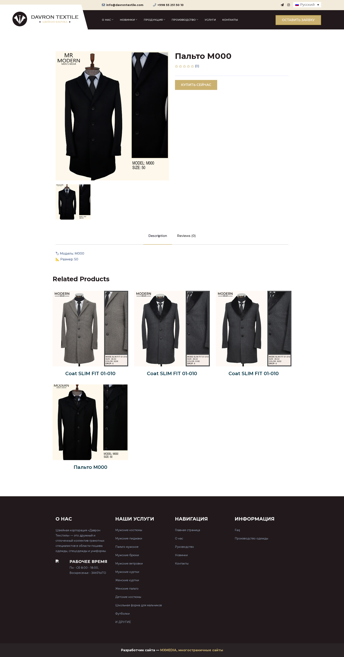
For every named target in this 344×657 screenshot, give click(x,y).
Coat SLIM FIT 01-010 (90, 373)
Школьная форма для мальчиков (138, 605)
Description (157, 236)
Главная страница (187, 530)
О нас (106, 19)
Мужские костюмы (128, 530)
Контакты (230, 19)
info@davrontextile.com (124, 5)
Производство (184, 19)
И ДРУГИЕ (123, 622)
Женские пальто (127, 588)
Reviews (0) (186, 236)
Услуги (210, 19)
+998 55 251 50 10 (170, 5)
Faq (237, 530)
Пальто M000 (90, 467)
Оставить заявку (298, 20)
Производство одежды (251, 538)
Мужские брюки (127, 555)
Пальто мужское (127, 547)
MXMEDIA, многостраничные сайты (191, 650)
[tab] (73, 202)
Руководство (184, 547)
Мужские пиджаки (128, 538)
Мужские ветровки (129, 563)
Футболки (122, 613)
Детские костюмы (128, 597)
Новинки (127, 19)
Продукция (153, 19)
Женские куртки (127, 580)
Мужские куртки (127, 572)
